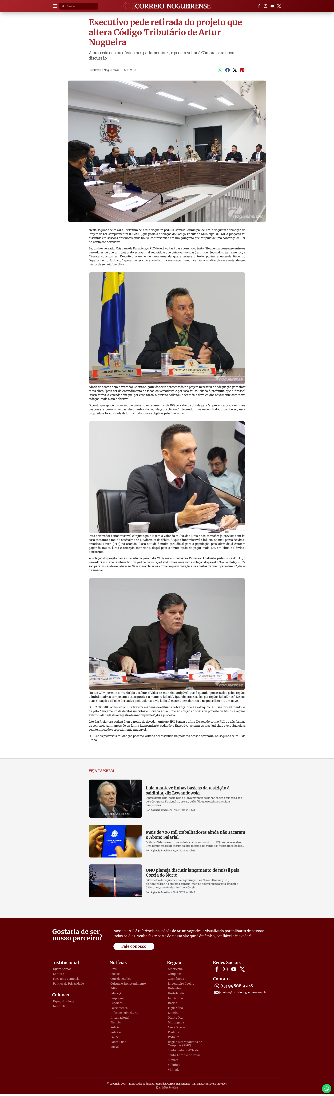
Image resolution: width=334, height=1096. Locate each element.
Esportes (116, 1003)
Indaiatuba (175, 998)
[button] (55, 6)
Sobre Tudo (118, 1042)
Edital (114, 988)
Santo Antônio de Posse (184, 1055)
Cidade (115, 974)
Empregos (117, 998)
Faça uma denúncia (66, 978)
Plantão (115, 1022)
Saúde (114, 1037)
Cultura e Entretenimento (128, 983)
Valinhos (174, 1064)
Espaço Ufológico (65, 1001)
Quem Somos (62, 969)
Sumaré (173, 1060)
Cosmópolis (176, 978)
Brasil (114, 969)
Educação (116, 993)
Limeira (173, 1012)
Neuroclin (60, 1006)
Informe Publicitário (124, 1012)
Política (115, 1032)
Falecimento (119, 1008)
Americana (175, 969)
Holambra (175, 988)
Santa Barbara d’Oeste (183, 1050)
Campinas (174, 974)
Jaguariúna (175, 1008)
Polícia (115, 1027)
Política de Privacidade (68, 983)
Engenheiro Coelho (181, 983)
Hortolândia (176, 993)
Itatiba (172, 1003)
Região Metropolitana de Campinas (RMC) (185, 1043)
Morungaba (176, 1022)
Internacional (119, 1017)
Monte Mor (176, 1017)
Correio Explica (120, 978)
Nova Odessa (176, 1027)
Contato (58, 974)
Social (114, 1046)
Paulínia (173, 1032)
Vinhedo (174, 1069)
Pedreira (173, 1037)
